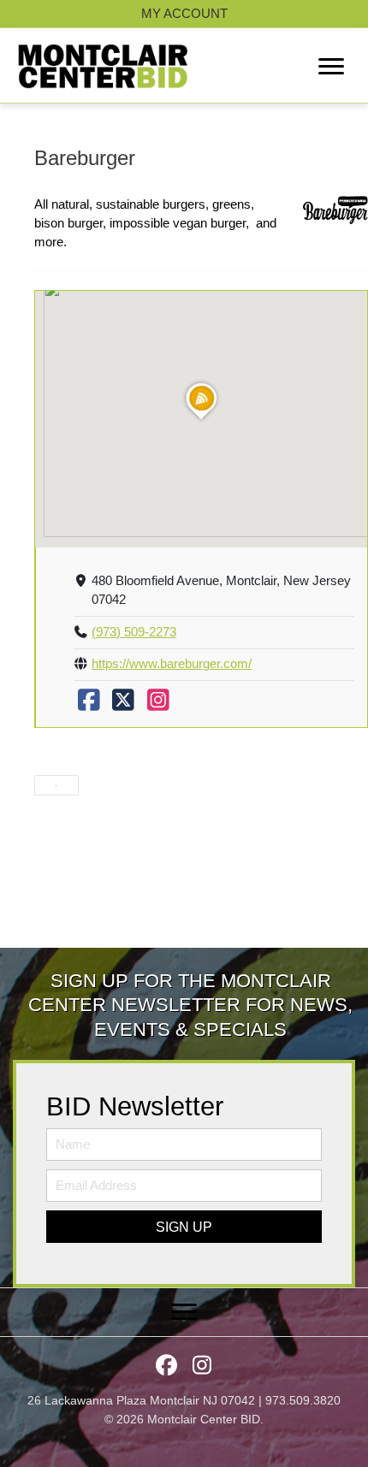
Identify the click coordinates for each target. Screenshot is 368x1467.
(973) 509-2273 (134, 632)
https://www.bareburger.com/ (172, 664)
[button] (184, 1226)
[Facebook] (89, 705)
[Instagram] (158, 705)
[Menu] (331, 66)
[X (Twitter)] (123, 705)
